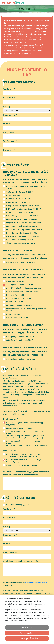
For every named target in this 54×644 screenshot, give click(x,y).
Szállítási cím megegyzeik (17, 505)
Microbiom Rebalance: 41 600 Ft (20, 305)
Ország (6, 106)
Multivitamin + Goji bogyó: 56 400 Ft (21, 226)
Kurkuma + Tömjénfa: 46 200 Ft (19, 212)
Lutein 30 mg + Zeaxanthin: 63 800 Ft (22, 216)
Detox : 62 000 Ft (13, 195)
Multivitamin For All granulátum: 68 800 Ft (24, 230)
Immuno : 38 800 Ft (14, 302)
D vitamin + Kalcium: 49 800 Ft (19, 199)
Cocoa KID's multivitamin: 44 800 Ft (21, 262)
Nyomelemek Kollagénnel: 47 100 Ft (21, 233)
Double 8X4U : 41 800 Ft (16, 295)
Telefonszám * (10, 141)
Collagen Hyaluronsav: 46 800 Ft (20, 337)
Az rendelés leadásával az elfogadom (25, 583)
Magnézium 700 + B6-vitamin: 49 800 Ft (23, 223)
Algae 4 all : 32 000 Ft (15, 281)
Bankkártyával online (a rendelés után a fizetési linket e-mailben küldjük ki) (23, 455)
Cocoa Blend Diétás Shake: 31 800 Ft (21, 359)
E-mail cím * (9, 150)
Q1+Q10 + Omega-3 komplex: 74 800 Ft (23, 236)
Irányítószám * (10, 115)
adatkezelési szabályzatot (36, 582)
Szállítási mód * (10, 419)
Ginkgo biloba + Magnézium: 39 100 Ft (22, 206)
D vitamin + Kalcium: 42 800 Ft (19, 202)
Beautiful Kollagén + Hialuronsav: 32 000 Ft (24, 288)
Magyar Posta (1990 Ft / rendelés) (20, 428)
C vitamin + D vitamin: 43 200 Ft (19, 192)
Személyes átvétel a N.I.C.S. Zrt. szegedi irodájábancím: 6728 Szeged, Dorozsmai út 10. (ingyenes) (26, 443)
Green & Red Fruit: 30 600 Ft (18, 298)
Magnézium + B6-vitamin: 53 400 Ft (21, 219)
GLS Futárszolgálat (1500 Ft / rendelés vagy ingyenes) (24, 424)
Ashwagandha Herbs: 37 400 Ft (19, 285)
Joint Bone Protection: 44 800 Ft (19, 340)
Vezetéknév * (9, 89)
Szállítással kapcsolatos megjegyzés (20, 561)
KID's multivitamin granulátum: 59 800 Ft (23, 209)
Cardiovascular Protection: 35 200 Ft (22, 292)
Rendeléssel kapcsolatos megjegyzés (26, 473)
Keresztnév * (9, 98)
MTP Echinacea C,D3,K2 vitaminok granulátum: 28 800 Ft (26, 310)
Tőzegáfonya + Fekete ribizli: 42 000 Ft (22, 243)
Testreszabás (27, 633)
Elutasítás (27, 627)
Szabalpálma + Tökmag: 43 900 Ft (20, 240)
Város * (6, 123)
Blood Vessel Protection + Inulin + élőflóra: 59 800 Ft (25, 187)
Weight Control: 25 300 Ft (17, 318)
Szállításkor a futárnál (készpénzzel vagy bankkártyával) (23, 461)
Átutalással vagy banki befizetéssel (21, 465)
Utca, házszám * (10, 132)
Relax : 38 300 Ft (13, 314)
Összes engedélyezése (27, 638)
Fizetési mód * (9, 451)
